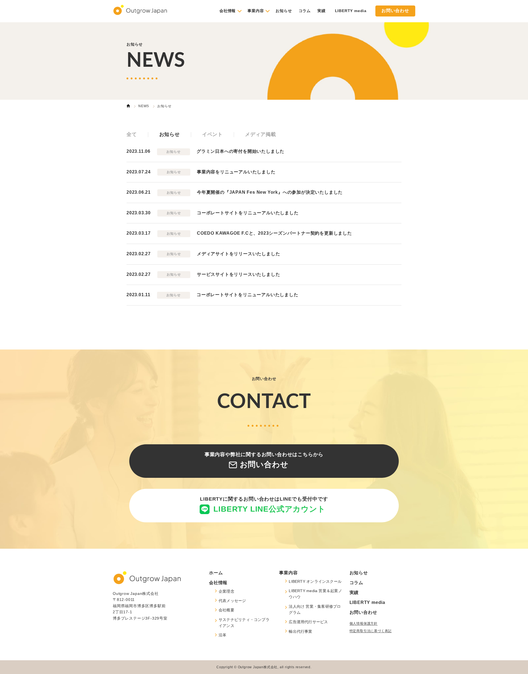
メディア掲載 (260, 134)
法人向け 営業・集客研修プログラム (315, 609)
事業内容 (256, 11)
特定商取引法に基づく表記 (371, 631)
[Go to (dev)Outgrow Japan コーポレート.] (128, 106)
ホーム (216, 572)
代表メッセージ (232, 600)
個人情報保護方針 (364, 623)
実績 (321, 11)
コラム (305, 11)
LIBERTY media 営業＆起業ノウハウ (315, 594)
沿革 (222, 635)
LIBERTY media (351, 11)
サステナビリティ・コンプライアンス (244, 622)
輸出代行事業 (300, 631)
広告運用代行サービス (308, 622)
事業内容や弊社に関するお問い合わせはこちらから (264, 460)
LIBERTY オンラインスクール (315, 581)
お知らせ (284, 11)
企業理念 (226, 591)
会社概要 (226, 610)
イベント (212, 134)
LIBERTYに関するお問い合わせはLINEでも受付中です (264, 505)
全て (132, 134)
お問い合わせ (395, 11)
